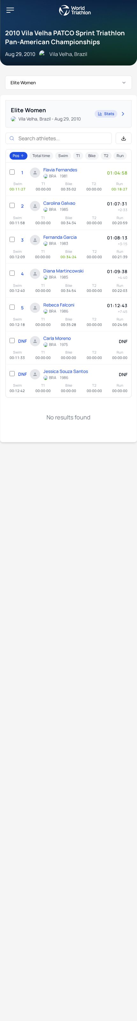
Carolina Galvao (59, 203)
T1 (78, 155)
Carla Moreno (57, 338)
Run (120, 155)
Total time (41, 155)
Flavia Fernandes (60, 170)
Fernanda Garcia (60, 237)
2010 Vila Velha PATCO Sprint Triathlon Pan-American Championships (65, 37)
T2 (106, 155)
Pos (16, 155)
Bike (92, 155)
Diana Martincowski (63, 271)
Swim (63, 155)
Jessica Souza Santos (65, 371)
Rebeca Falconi (58, 305)
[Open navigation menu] (10, 10)
